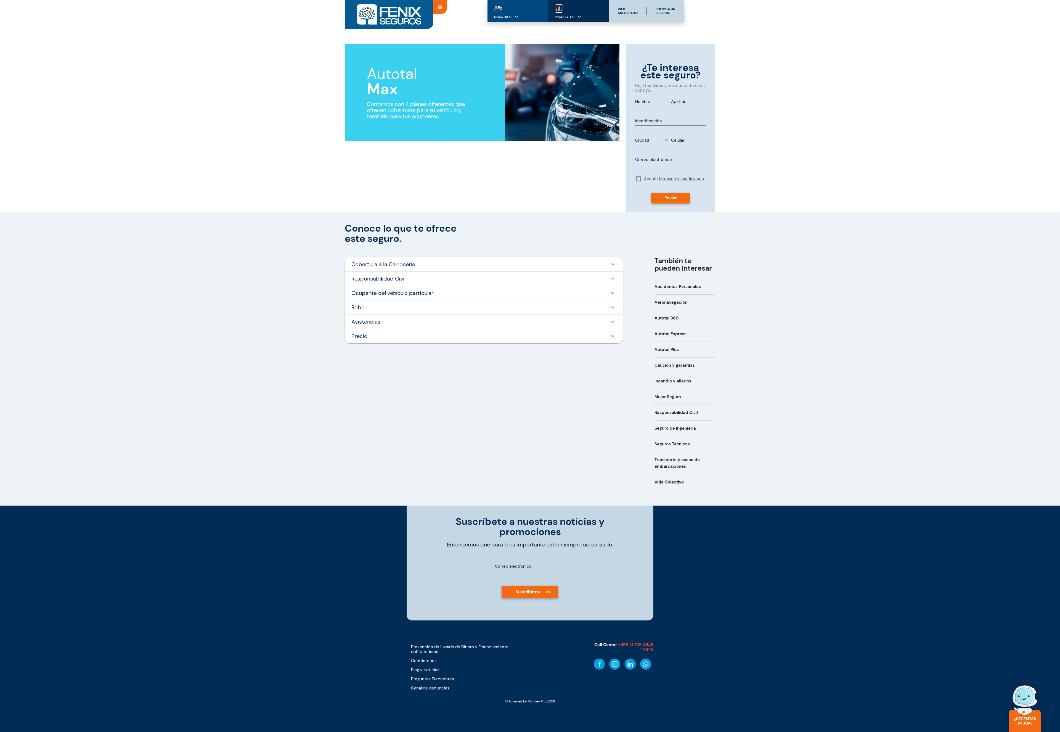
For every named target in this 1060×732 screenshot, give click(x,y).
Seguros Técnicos (672, 444)
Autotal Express (670, 334)
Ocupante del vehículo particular (392, 293)
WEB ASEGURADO (628, 11)
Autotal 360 (666, 318)
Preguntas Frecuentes (432, 679)
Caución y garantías (674, 365)
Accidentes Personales (677, 286)
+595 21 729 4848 (635, 645)
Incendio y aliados (672, 381)
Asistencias (365, 321)
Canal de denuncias (430, 688)
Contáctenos (424, 661)
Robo (358, 307)
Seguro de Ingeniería (675, 428)
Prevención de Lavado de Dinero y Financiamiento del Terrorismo (459, 649)
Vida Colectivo (669, 482)
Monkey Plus (537, 701)
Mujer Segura (667, 397)
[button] (652, 140)
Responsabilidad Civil (378, 278)
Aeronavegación (670, 302)
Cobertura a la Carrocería (383, 264)
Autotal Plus (666, 349)
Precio (359, 336)
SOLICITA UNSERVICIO (665, 11)
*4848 (647, 649)
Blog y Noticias (425, 670)
